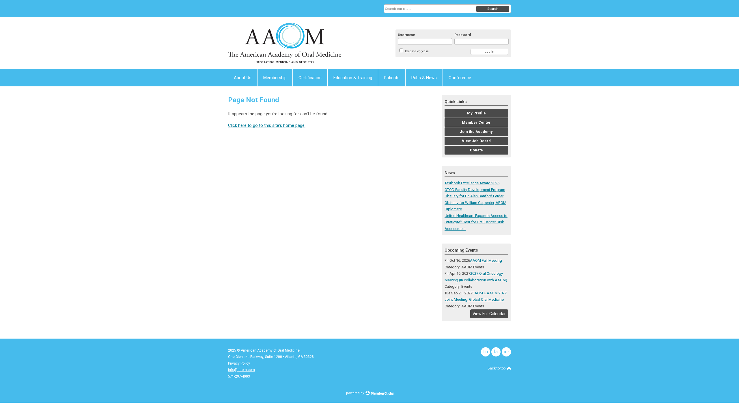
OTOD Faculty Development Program (475, 189)
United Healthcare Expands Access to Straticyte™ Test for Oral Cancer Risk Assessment (476, 222)
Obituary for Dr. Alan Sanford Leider (474, 196)
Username (406, 35)
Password (462, 35)
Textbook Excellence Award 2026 (472, 183)
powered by (355, 393)
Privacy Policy (239, 363)
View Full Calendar (489, 313)
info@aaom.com (241, 370)
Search (492, 9)
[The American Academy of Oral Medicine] (284, 43)
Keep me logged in (417, 51)
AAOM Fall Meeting (486, 260)
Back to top (497, 368)
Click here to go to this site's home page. (266, 125)
